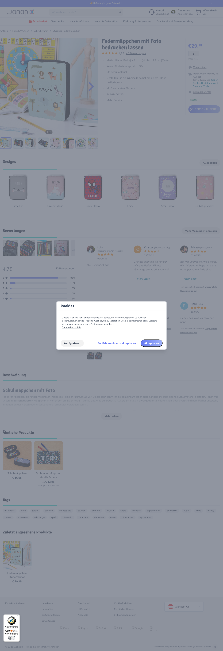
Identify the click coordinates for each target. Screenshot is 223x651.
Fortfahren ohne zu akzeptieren (117, 343)
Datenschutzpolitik (71, 327)
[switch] (11, 638)
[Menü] (18, 616)
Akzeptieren (151, 343)
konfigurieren (72, 343)
